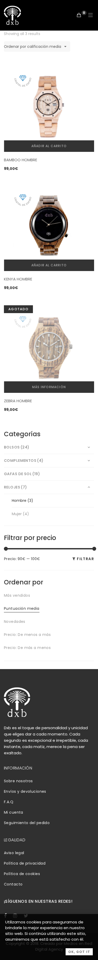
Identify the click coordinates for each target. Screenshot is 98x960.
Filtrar (85, 558)
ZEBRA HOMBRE (18, 401)
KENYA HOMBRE (18, 279)
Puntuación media (21, 608)
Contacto (13, 884)
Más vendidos (17, 595)
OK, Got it (79, 952)
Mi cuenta (13, 812)
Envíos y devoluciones (25, 791)
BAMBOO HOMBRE (20, 160)
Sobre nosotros (18, 781)
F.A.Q (8, 801)
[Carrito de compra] (79, 15)
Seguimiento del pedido (27, 822)
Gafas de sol (18, 473)
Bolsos (12, 447)
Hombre (19, 500)
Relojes (12, 487)
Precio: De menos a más (27, 634)
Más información (49, 387)
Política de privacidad (24, 863)
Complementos (20, 460)
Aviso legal (14, 852)
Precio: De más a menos (27, 647)
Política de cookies (22, 873)
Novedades (14, 621)
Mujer (17, 513)
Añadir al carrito (49, 146)
